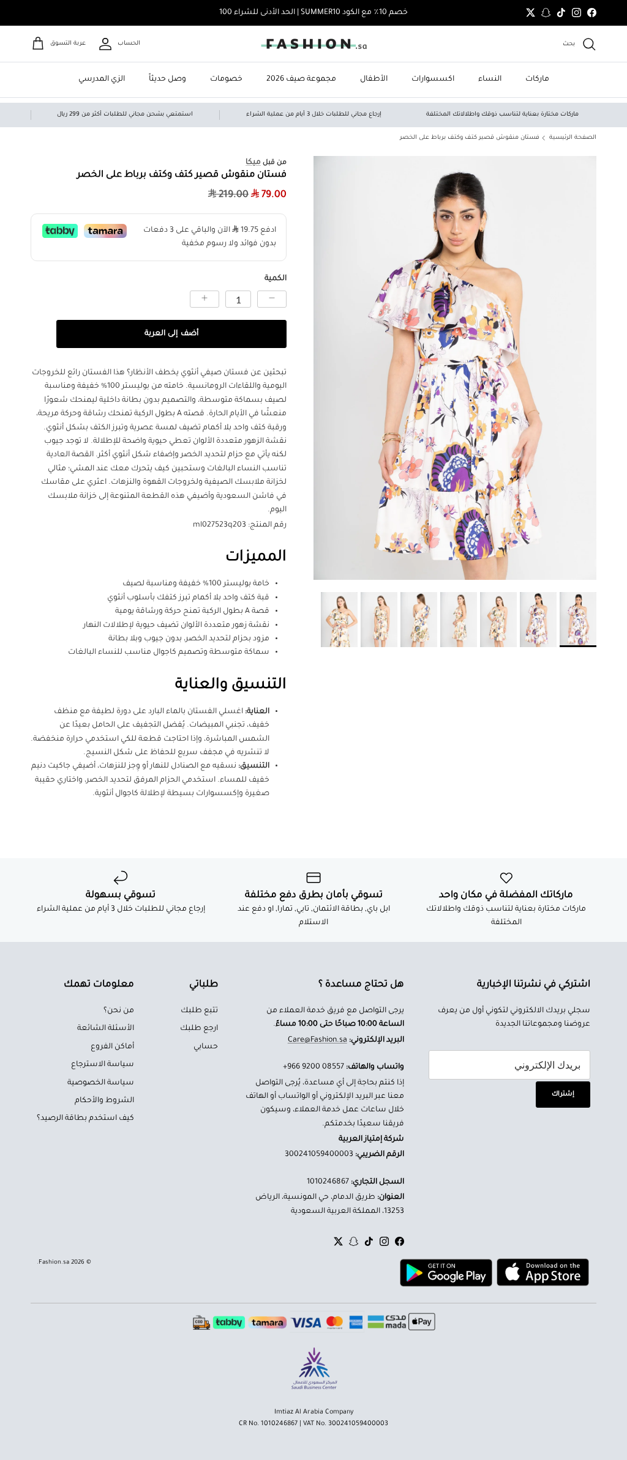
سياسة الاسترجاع (102, 1065)
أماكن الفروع (112, 1047)
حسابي (205, 1047)
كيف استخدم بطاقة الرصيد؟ (85, 1118)
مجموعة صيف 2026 (301, 79)
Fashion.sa (54, 1262)
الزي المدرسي (101, 79)
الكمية (276, 279)
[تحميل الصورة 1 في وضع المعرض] (455, 368)
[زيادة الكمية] (204, 299)
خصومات (226, 79)
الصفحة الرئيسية (572, 138)
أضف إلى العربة (171, 334)
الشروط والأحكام (104, 1101)
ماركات (537, 79)
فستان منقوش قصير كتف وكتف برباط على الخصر (469, 138)
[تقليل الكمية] (272, 299)
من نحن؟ (118, 1011)
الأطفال (374, 79)
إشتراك (563, 1094)
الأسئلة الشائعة (105, 1029)
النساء (489, 79)
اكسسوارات (432, 79)
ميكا (253, 162)
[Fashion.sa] (313, 44)
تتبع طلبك (199, 1011)
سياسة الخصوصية (100, 1083)
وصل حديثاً (167, 79)
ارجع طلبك (199, 1029)
